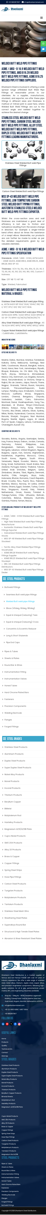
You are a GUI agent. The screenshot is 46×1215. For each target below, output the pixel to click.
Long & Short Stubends (17, 635)
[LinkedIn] (3, 1024)
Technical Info (7, 1049)
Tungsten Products (13, 890)
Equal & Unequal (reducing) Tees (21, 615)
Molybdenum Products (15, 897)
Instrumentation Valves (15, 678)
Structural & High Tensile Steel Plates (21, 931)
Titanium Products (13, 795)
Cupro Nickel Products (15, 836)
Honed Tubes (10, 685)
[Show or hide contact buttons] (43, 38)
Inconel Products (12, 788)
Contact (5, 1052)
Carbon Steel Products (15, 883)
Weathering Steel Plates (15, 918)
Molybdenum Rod (12, 815)
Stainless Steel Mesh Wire (16, 911)
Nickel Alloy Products (14, 774)
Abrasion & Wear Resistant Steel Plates (23, 938)
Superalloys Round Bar (15, 924)
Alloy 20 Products (12, 849)
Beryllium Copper (12, 801)
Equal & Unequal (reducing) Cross (22, 622)
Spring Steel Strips (13, 870)
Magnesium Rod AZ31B (10, 1154)
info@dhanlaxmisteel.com (34, 2)
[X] (11, 1023)
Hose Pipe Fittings (12, 877)
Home (4, 1039)
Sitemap (5, 1056)
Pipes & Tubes (11, 651)
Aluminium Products (14, 754)
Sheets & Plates (11, 658)
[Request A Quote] (43, 49)
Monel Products (11, 781)
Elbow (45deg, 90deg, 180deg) (20, 608)
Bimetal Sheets (7, 1096)
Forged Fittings (11, 726)
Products (5, 1042)
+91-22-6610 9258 (11, 1009)
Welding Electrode (13, 713)
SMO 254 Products (13, 842)
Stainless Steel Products (15, 747)
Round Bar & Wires (13, 665)
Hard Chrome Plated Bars (16, 692)
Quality (4, 1045)
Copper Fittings (11, 863)
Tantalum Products (13, 904)
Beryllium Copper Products (11, 1093)
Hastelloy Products (13, 822)
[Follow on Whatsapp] (43, 43)
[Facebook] (15, 1024)
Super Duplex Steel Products (17, 767)
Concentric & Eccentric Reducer (21, 628)
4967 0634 (24, 1009)
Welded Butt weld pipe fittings (20, 601)
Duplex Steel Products (14, 760)
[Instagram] (19, 1024)
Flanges (8, 719)
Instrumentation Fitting (15, 672)
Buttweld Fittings (12, 587)
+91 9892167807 (14, 2)
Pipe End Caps (13, 642)
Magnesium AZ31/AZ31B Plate (18, 829)
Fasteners (9, 699)
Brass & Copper (12, 856)
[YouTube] (7, 1024)
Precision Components (15, 706)
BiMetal (7, 808)
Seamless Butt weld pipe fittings (21, 594)
